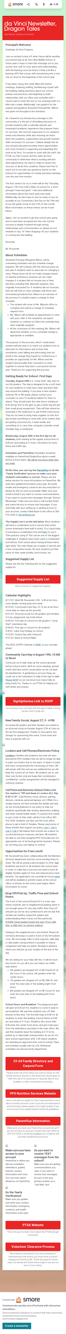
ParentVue (43, 470)
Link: (53, 789)
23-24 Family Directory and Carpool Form (33, 1063)
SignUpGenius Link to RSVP (33, 701)
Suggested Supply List (33, 579)
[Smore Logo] (15, 4)
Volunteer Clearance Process (33, 1247)
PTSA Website (33, 1225)
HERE (38, 644)
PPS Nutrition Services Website (33, 1093)
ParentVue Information (33, 1121)
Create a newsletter (17, 1325)
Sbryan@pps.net (26, 514)
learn (44, 532)
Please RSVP (12, 680)
